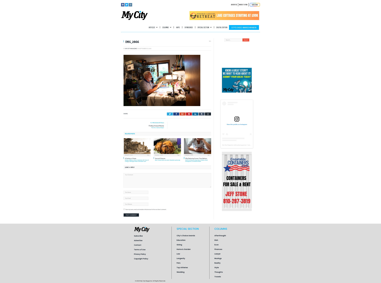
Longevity (181, 258)
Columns (165, 27)
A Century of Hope (137, 160)
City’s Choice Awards (186, 235)
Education (181, 240)
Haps (178, 27)
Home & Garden (184, 249)
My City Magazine (131, 48)
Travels (217, 276)
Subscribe (138, 236)
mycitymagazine (241, 145)
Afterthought (220, 235)
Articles (152, 27)
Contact (137, 245)
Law (178, 254)
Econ (216, 245)
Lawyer (217, 254)
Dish (216, 240)
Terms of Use (139, 249)
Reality (217, 263)
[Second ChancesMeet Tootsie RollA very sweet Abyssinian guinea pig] (167, 147)
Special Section (203, 27)
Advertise (138, 240)
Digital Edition (221, 27)
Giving (179, 245)
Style (216, 267)
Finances (218, 249)
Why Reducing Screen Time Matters (196, 160)
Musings (218, 258)
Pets (178, 263)
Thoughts (218, 272)
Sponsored (189, 27)
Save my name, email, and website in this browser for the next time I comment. (146, 209)
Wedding (180, 272)
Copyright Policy (141, 259)
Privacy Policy (140, 254)
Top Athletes (182, 267)
